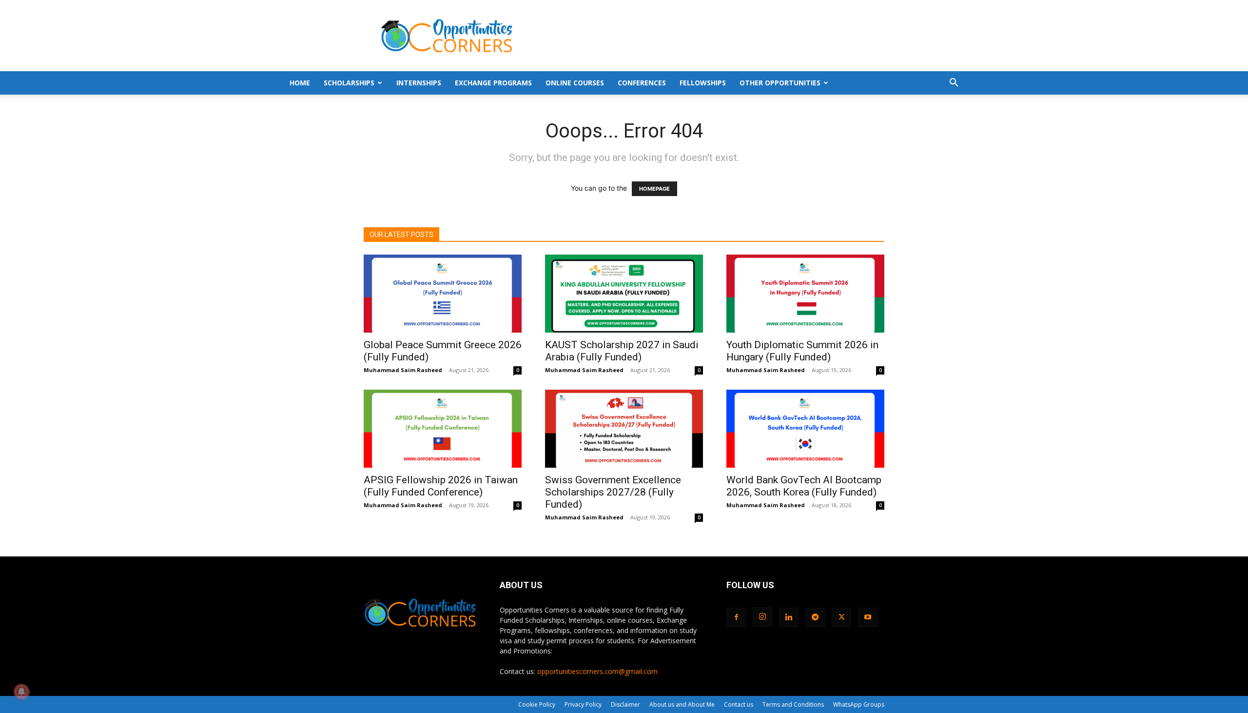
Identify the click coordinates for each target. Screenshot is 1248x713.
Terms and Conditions (793, 704)
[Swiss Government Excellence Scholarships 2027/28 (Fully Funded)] (624, 429)
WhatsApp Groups (858, 704)
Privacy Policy (583, 704)
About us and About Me (682, 704)
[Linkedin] (789, 617)
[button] (953, 83)
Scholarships (349, 82)
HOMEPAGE (654, 188)
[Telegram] (815, 617)
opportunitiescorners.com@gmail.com (597, 671)
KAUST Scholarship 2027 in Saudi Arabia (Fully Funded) (622, 351)
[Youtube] (868, 617)
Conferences (642, 82)
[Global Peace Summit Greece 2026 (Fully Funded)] (443, 294)
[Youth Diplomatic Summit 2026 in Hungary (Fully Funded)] (805, 294)
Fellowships (703, 82)
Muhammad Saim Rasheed (403, 370)
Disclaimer (625, 704)
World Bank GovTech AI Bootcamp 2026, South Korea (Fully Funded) (803, 486)
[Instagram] (762, 617)
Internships (418, 82)
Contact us (738, 704)
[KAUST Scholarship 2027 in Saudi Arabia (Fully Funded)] (624, 294)
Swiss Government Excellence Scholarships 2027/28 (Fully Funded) (613, 492)
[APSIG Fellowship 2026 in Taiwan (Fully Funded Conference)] (443, 429)
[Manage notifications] (21, 691)
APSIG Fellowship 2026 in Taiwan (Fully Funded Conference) (441, 486)
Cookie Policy (536, 704)
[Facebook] (736, 617)
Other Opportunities (780, 82)
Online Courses (575, 82)
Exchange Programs (493, 82)
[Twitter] (841, 617)
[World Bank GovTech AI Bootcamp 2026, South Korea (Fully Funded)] (805, 429)
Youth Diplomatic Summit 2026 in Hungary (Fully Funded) (802, 351)
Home (300, 82)
